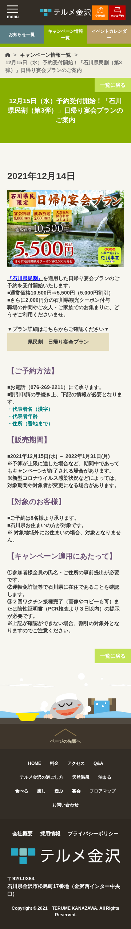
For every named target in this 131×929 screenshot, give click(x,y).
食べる (21, 791)
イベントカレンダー (109, 34)
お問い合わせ (65, 804)
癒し (41, 791)
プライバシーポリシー (93, 833)
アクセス (76, 763)
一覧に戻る (113, 85)
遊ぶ (59, 791)
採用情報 (50, 833)
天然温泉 (81, 777)
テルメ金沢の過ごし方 (41, 777)
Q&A (98, 763)
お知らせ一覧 (22, 34)
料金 (54, 763)
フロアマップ (103, 791)
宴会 (76, 791)
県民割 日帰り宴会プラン (58, 342)
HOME (34, 763)
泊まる (104, 777)
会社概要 (22, 833)
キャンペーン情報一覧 (65, 34)
